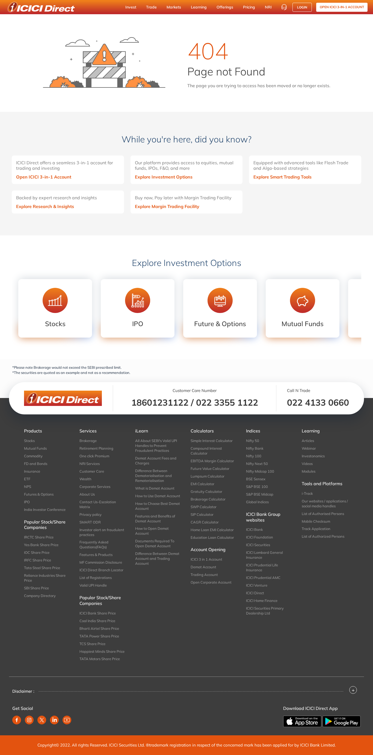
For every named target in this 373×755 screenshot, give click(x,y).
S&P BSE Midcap (259, 494)
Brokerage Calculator (208, 499)
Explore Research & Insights (45, 206)
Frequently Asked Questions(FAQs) (93, 544)
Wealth (85, 479)
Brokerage (88, 440)
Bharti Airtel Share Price (99, 628)
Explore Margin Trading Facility (167, 206)
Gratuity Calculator (206, 491)
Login (302, 7)
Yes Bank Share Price (41, 545)
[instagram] (29, 720)
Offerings (225, 7)
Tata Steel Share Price (42, 568)
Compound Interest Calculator (206, 450)
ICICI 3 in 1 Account (206, 559)
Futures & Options (39, 494)
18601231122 (159, 402)
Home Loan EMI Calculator (212, 530)
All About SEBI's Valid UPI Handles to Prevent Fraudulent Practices (156, 445)
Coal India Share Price (97, 621)
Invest (130, 7)
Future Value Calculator (210, 468)
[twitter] (41, 720)
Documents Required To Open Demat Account (154, 543)
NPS (27, 486)
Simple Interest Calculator (212, 440)
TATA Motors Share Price (99, 659)
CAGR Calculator (205, 522)
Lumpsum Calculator (207, 476)
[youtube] (67, 720)
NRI (268, 7)
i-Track (307, 493)
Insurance (32, 471)
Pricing (249, 7)
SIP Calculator (202, 514)
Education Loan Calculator (212, 537)
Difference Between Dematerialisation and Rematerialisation (153, 476)
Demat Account (203, 567)
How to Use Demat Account (157, 496)
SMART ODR (90, 522)
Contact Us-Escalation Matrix (97, 504)
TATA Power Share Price (99, 636)
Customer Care (91, 471)
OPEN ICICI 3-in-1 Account (342, 7)
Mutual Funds (35, 448)
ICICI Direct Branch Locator (101, 570)
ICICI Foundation (259, 537)
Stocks (29, 440)
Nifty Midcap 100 (260, 471)
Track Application (316, 528)
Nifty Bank (255, 448)
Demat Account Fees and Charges (155, 460)
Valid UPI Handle (93, 585)
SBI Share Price (36, 588)
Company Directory (40, 595)
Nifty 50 (252, 440)
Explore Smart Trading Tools (282, 177)
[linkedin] (54, 720)
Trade (151, 7)
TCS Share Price (92, 644)
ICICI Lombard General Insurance (264, 555)
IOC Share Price (36, 552)
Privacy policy (90, 514)
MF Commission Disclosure (100, 562)
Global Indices (257, 502)
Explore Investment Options (164, 177)
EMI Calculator (202, 484)
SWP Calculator (204, 507)
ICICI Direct (255, 593)
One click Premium (94, 456)
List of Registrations (95, 577)
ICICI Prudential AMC (263, 577)
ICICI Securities (258, 545)
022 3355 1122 (227, 402)
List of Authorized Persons (323, 536)
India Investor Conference (45, 509)
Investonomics (313, 456)
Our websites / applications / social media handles (325, 503)
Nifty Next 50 (257, 463)
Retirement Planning (96, 448)
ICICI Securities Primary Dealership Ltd (265, 610)
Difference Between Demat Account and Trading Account (157, 558)
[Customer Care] (284, 7)
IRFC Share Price (37, 560)
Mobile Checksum (316, 521)
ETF (27, 479)
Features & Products (96, 554)
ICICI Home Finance (261, 600)
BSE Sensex (255, 479)
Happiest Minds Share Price (102, 651)
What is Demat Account (154, 488)
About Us (87, 494)
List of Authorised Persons (323, 513)
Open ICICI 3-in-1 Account (43, 177)
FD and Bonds (35, 463)
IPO (27, 502)
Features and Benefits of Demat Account (155, 518)
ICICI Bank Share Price (97, 613)
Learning (199, 7)
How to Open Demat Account (152, 530)
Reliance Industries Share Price (45, 578)
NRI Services (89, 463)
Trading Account (204, 574)
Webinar (309, 448)
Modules (308, 471)
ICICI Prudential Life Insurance (262, 567)
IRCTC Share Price (39, 537)
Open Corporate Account (211, 582)
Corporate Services (94, 486)
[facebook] (16, 720)
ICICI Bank (254, 529)
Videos (307, 463)
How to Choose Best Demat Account (157, 506)
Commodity (33, 456)
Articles (308, 440)
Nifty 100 (253, 456)
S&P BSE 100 (257, 486)
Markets (174, 7)
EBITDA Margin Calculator (212, 461)
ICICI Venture (256, 585)
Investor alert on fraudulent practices (101, 532)
